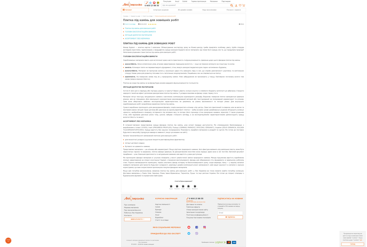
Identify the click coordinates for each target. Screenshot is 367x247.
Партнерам (226, 1)
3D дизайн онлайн (185, 10)
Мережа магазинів (131, 207)
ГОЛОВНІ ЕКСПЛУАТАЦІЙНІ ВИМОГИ (140, 32)
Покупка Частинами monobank (198, 217)
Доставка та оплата (194, 204)
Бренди (158, 209)
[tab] (147, 2)
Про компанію (129, 205)
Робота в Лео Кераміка (133, 213)
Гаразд (352, 244)
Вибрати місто (137, 219)
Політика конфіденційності (197, 215)
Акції (177, 1)
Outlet (157, 207)
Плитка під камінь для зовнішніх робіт (140, 28)
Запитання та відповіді (195, 212)
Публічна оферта (193, 207)
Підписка (231, 217)
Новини (158, 212)
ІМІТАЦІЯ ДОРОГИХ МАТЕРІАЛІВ (138, 35)
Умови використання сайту (197, 210)
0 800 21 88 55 (152, 5)
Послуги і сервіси (234, 10)
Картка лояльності (162, 204)
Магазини (214, 1)
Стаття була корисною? (183, 181)
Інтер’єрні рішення (160, 10)
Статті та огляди (130, 24)
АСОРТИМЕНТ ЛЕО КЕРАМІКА (137, 38)
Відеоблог (159, 217)
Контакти (128, 215)
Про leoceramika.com (132, 210)
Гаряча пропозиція (198, 1)
